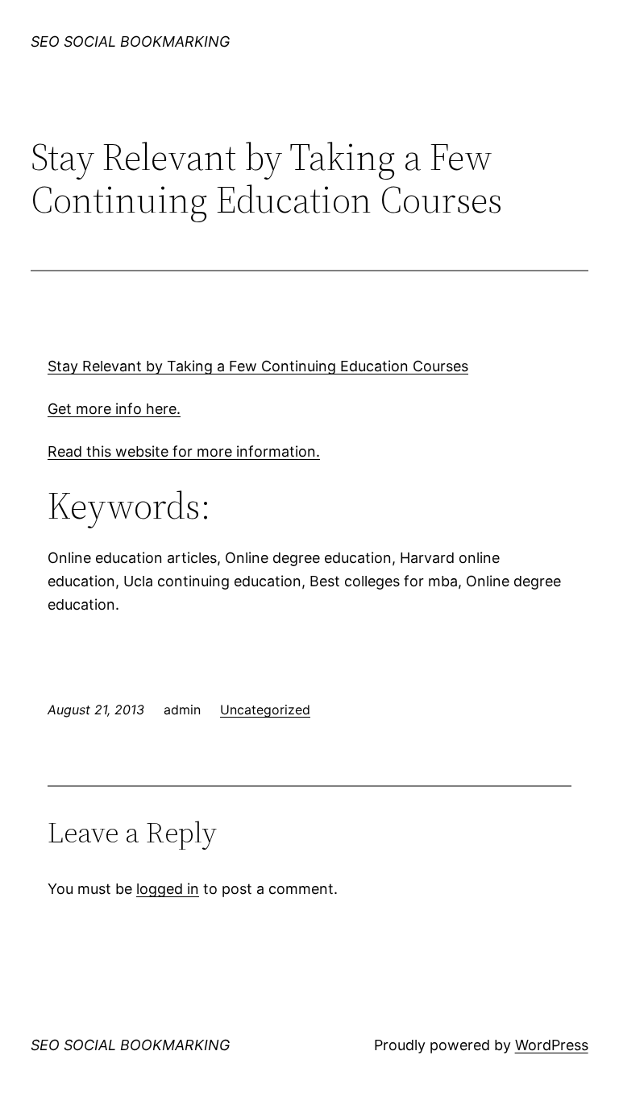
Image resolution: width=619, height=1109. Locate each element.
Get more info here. (114, 408)
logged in (167, 888)
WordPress (551, 1045)
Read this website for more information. (184, 451)
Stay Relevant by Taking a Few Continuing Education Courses (258, 366)
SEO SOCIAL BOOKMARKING (130, 41)
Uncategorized (265, 709)
